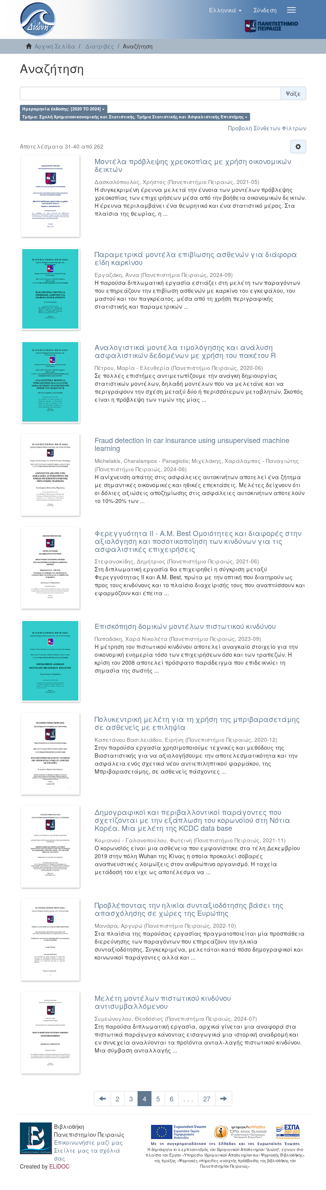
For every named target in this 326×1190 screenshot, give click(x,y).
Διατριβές (99, 46)
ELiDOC (59, 1166)
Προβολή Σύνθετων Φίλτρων (267, 128)
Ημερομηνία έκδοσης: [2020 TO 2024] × (63, 109)
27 (206, 1098)
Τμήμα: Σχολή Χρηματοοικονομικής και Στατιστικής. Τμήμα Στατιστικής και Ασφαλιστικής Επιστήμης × (134, 117)
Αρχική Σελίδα (55, 46)
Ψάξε (293, 93)
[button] (225, 10)
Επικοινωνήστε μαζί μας (88, 1142)
